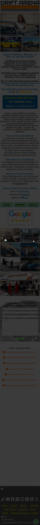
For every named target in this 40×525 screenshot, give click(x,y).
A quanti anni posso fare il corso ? (21, 352)
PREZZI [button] (23, 505)
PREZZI (6, 204)
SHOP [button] (33, 509)
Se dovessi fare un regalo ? (21, 368)
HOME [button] (4, 505)
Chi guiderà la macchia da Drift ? (21, 363)
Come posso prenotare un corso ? (21, 379)
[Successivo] (36, 24)
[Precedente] (3, 24)
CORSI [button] (13, 505)
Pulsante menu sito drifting (37, 7)
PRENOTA (20, 204)
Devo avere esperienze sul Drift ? (21, 385)
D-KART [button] (34, 512)
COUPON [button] (34, 505)
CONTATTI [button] (23, 509)
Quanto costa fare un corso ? (21, 374)
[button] (37, 499)
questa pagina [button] (21, 183)
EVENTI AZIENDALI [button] (20, 512)
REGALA (33, 204)
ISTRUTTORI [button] (10, 509)
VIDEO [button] (5, 512)
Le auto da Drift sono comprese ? (21, 357)
